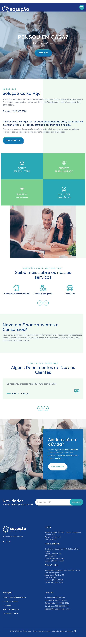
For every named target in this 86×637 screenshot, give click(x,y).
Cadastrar (76, 502)
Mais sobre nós (13, 140)
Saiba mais (43, 53)
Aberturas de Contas (11, 609)
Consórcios (7, 605)
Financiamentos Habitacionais (14, 597)
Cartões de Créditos (10, 613)
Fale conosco (57, 466)
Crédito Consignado (10, 601)
